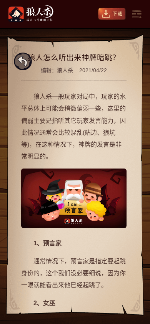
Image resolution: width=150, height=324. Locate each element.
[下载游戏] (112, 13)
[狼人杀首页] (31, 14)
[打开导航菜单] (136, 14)
